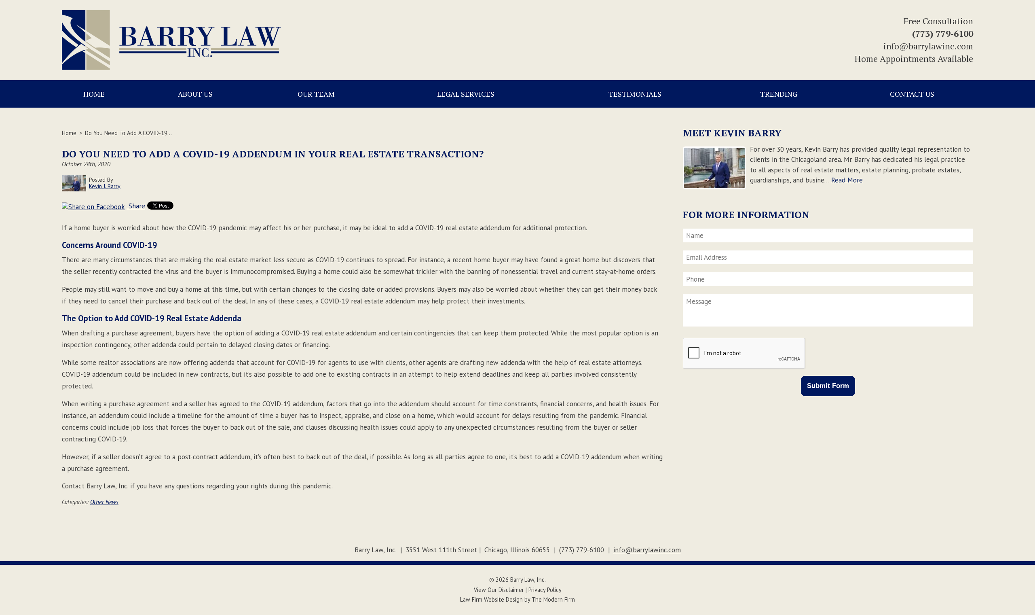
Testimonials (634, 94)
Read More (847, 180)
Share (136, 205)
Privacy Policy (545, 590)
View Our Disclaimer (499, 590)
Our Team (316, 94)
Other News (104, 502)
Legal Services (465, 94)
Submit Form (828, 386)
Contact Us (912, 94)
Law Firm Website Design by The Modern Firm (517, 599)
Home (94, 94)
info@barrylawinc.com (928, 46)
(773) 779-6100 (942, 33)
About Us (195, 94)
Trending (778, 94)
